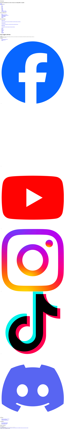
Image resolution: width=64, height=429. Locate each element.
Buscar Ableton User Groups (5, 422)
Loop (2, 31)
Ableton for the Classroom (4, 14)
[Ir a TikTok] (33, 353)
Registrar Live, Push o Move (5, 39)
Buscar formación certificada (5, 423)
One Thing (3, 32)
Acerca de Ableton (4, 16)
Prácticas (2, 17)
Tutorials (2, 30)
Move (2, 6)
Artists (2, 28)
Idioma (1, 426)
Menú (2, 4)
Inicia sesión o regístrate (4, 11)
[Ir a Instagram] (33, 291)
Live (2, 5)
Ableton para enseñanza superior (5, 15)
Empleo (2, 40)
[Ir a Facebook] (33, 103)
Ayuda (2, 9)
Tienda (2, 8)
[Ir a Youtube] (33, 228)
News (2, 29)
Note (2, 7)
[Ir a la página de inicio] (1, 4)
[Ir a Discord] (33, 416)
